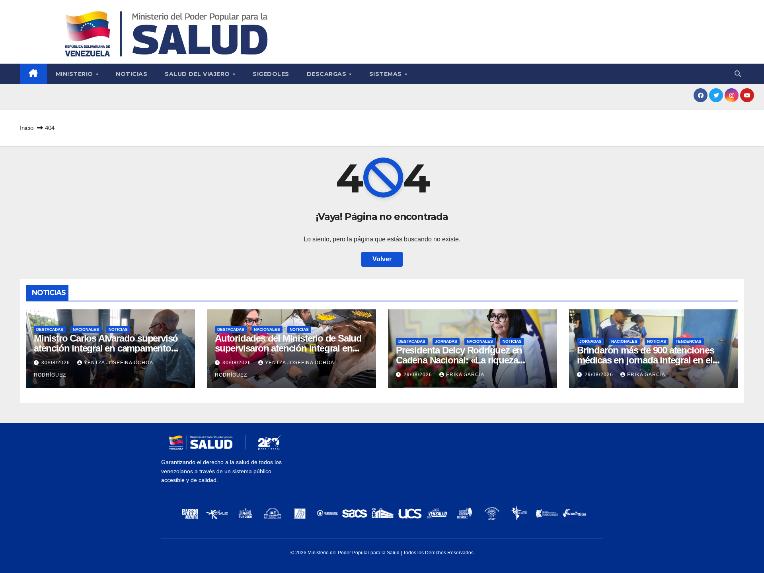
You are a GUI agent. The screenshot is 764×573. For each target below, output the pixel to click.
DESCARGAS (327, 74)
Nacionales (86, 329)
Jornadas (446, 341)
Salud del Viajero (198, 74)
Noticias (131, 74)
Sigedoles (271, 74)
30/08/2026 (56, 362)
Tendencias (689, 341)
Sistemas (386, 74)
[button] (738, 73)
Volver (382, 259)
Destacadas (49, 329)
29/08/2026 (418, 374)
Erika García (465, 374)
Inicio (26, 127)
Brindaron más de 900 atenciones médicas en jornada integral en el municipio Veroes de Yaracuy (645, 360)
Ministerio (75, 74)
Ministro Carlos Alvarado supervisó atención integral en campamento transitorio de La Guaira (106, 348)
